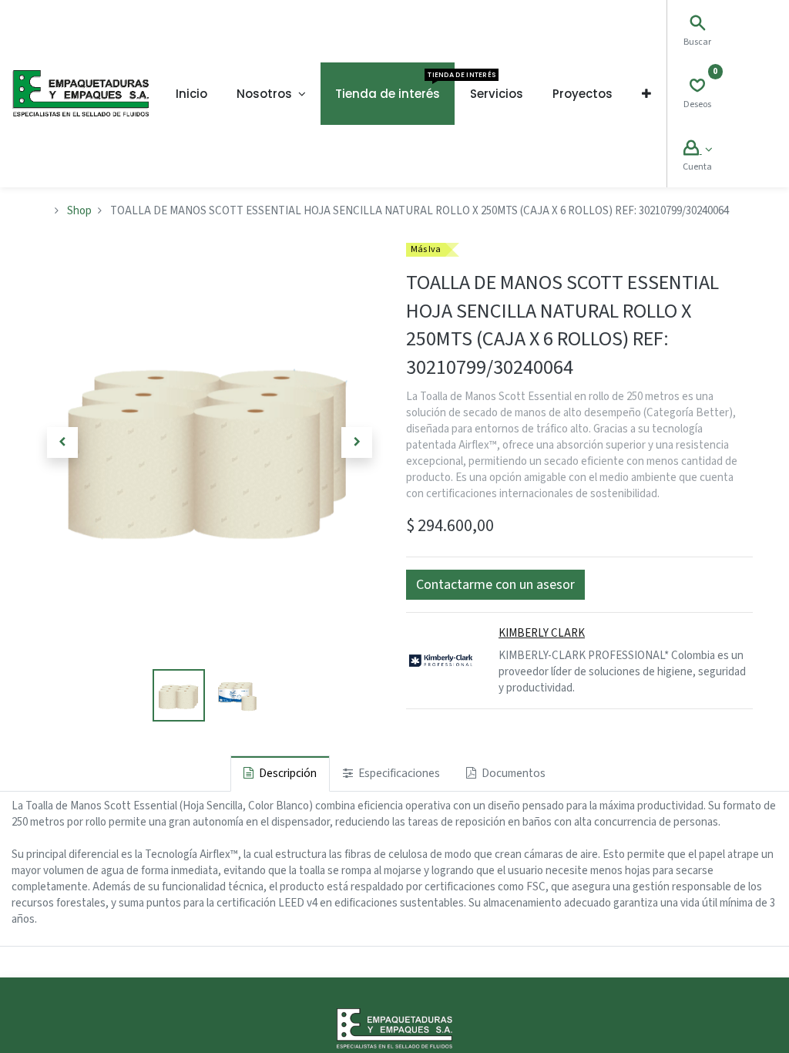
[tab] (280, 773)
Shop (79, 211)
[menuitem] (191, 94)
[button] (646, 94)
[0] (697, 87)
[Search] (697, 25)
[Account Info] (698, 150)
